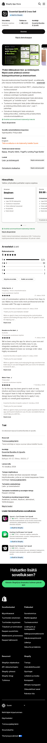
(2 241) (25, 23)
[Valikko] (44, 4)
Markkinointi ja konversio (12, 636)
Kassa (4, 152)
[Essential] (24, 225)
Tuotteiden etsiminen (11, 618)
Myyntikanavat (8, 613)
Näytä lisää (7, 322)
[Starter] (22, 225)
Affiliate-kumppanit (32, 685)
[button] (23, 522)
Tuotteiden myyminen (11, 622)
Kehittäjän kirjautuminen (12, 712)
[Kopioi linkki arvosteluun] (12, 288)
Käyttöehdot (7, 718)
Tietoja (27, 663)
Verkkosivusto (8, 455)
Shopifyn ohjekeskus (10, 663)
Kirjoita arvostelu (10, 279)
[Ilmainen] (21, 225)
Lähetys (27, 642)
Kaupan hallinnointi (10, 640)
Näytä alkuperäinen (9, 123)
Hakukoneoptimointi (32, 638)
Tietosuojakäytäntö (10, 441)
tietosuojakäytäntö (18, 480)
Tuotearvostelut (31, 622)
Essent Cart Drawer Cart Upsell (21, 546)
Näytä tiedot (7, 506)
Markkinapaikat (30, 618)
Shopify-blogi (7, 676)
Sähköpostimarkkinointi (34, 634)
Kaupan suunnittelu (10, 631)
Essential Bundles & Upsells (13, 452)
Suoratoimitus (30, 613)
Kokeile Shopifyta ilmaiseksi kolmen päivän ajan (24, 583)
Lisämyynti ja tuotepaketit (29, 628)
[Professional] (25, 225)
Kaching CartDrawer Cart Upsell (21, 532)
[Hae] (39, 4)
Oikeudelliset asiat (32, 689)
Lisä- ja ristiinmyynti (10, 160)
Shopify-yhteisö (8, 671)
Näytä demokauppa (23, 37)
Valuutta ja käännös (32, 647)
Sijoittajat (28, 671)
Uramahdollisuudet (32, 667)
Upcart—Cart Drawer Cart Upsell (21, 516)
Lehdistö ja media (31, 676)
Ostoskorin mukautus (11, 168)
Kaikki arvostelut (27, 279)
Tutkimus (6, 680)
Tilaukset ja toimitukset (12, 627)
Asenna (23, 31)
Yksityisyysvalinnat (10, 736)
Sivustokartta (7, 730)
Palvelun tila (29, 694)
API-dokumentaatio (10, 667)
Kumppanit (28, 680)
